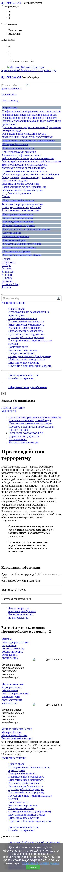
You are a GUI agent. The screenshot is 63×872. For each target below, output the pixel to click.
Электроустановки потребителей (21, 207)
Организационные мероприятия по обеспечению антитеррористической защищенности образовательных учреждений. (15, 693)
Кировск (7, 277)
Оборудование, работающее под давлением (28, 177)
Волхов (6, 258)
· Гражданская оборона (14, 240)
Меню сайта (8, 410)
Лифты (6, 196)
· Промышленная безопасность (18, 148)
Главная (6, 407)
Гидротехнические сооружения (20, 183)
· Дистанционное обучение (16, 251)
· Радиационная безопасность (17, 214)
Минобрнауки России (14, 735)
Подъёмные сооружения (16, 193)
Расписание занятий (13, 302)
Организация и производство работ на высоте (29, 117)
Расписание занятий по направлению (20, 616)
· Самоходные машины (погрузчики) (21, 244)
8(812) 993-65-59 (11, 2)
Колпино (7, 281)
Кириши (7, 274)
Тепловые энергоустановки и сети (22, 204)
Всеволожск (9, 262)
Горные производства (15, 180)
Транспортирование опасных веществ (24, 164)
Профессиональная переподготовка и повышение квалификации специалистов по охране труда (31, 113)
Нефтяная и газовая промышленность (24, 170)
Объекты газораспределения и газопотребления (30, 174)
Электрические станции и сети (20, 210)
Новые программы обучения (19, 151)
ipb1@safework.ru (11, 88)
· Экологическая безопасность (17, 218)
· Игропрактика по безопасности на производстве (28, 140)
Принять (33, 867)
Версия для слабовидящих (17, 738)
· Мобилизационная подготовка (19, 247)
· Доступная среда (11, 232)
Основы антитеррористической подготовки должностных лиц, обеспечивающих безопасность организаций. (15, 648)
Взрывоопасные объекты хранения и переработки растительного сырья (24, 188)
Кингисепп (8, 271)
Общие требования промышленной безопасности (31, 161)
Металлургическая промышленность (24, 167)
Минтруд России (11, 732)
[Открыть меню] (2, 294)
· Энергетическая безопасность (18, 200)
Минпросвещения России (16, 728)
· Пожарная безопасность (15, 144)
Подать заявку (9, 100)
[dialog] (31, 397)
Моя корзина (9, 94)
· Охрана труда (9, 107)
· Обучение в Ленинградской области (21, 255)
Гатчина (7, 268)
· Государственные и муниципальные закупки (26, 229)
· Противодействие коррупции (18, 221)
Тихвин (6, 287)
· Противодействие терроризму (18, 225)
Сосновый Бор (10, 284)
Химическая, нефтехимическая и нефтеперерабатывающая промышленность (28, 157)
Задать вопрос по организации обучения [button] (22, 610)
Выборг (6, 265)
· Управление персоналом (15, 236)
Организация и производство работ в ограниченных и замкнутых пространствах (27, 135)
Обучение (19, 407)
